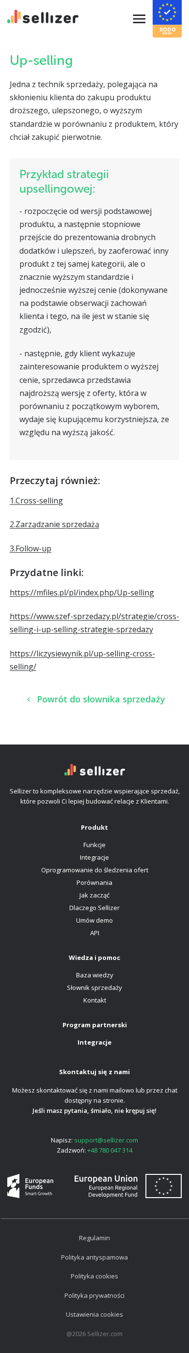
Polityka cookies (94, 1276)
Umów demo (94, 920)
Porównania (94, 882)
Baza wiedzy (94, 975)
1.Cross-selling (36, 500)
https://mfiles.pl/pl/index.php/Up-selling (82, 592)
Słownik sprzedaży (94, 987)
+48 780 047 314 (109, 1150)
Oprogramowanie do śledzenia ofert (94, 870)
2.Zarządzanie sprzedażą (54, 524)
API (94, 932)
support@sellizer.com (106, 1140)
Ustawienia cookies (94, 1314)
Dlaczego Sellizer (94, 907)
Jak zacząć (94, 895)
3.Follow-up (30, 548)
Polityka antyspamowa (94, 1257)
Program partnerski (95, 1024)
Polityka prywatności (94, 1295)
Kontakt (94, 1000)
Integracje (94, 857)
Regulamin (94, 1237)
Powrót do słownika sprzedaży (101, 699)
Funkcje (94, 844)
